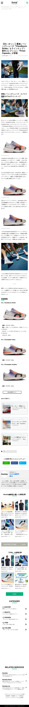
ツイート (23, 462)
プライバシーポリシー (11, 697)
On (4, 451)
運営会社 (22, 695)
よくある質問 (20, 697)
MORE (23, 544)
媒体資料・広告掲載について (12, 695)
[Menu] (2, 3)
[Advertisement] (14, 26)
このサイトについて (8, 694)
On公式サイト (12, 392)
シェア (15, 462)
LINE (7, 462)
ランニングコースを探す (19, 694)
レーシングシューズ (11, 451)
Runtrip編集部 (14, 474)
